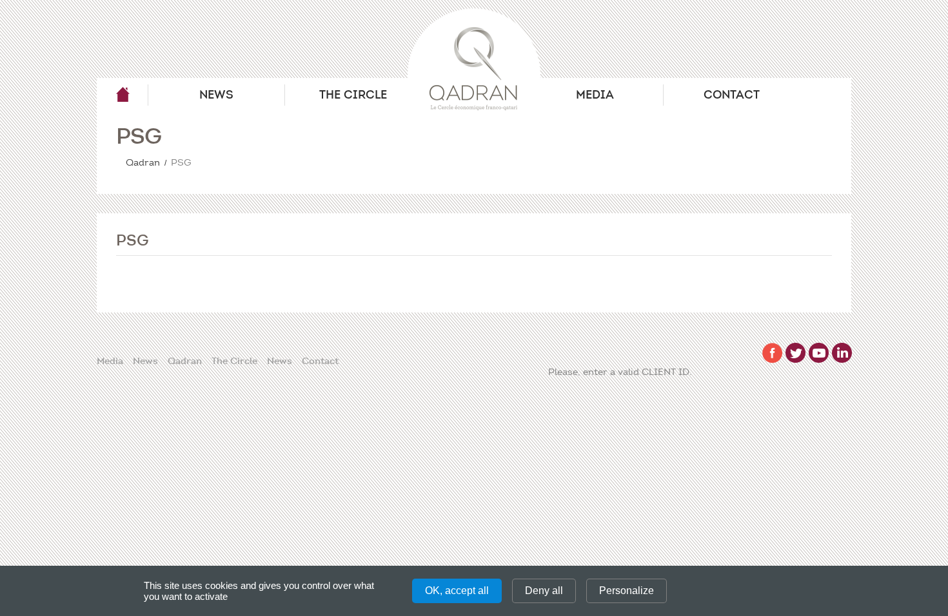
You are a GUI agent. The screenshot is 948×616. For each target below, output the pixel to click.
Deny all (544, 590)
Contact (732, 95)
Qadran (122, 94)
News (216, 95)
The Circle (353, 95)
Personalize (626, 590)
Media (595, 95)
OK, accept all (457, 590)
